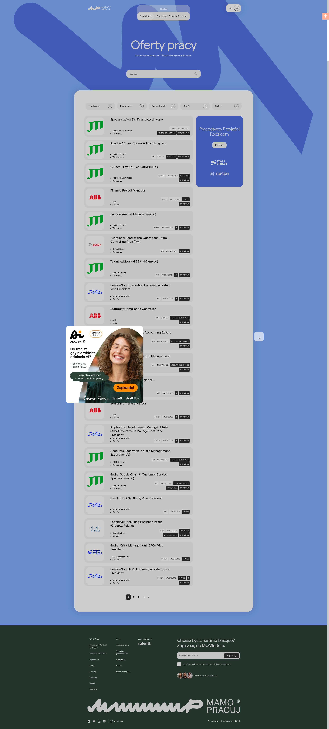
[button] (325, 16)
